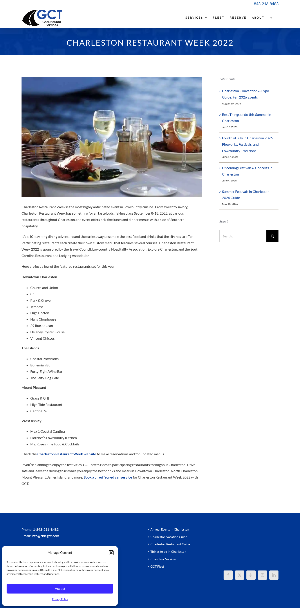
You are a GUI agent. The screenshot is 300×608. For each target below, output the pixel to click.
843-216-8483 (266, 3)
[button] (111, 553)
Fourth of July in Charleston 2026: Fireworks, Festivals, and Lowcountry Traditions (247, 144)
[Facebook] (228, 575)
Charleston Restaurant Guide (170, 544)
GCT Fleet (157, 566)
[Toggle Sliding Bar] (271, 18)
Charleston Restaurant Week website (66, 454)
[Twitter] (239, 575)
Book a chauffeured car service (107, 477)
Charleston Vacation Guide (168, 537)
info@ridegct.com (45, 536)
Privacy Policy (60, 599)
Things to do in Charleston (168, 551)
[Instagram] (262, 575)
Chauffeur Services (163, 559)
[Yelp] (251, 575)
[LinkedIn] (273, 575)
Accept (60, 588)
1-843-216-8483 (46, 529)
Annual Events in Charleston (169, 529)
